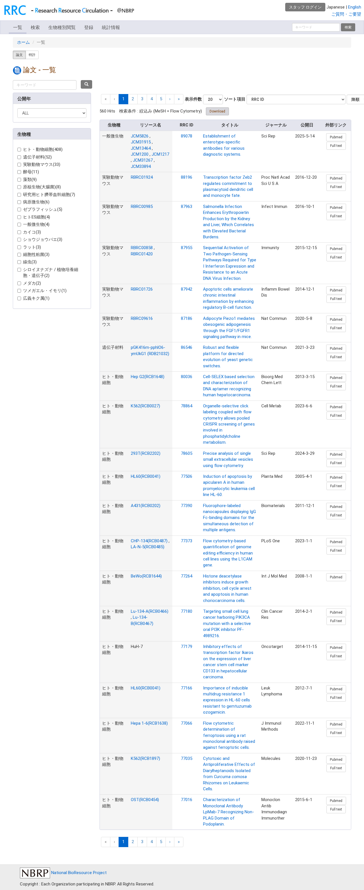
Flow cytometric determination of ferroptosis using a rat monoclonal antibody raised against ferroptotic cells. (229, 735)
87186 (186, 318)
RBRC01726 (142, 289)
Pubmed (336, 137)
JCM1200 (139, 154)
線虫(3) (30, 261)
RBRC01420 (142, 254)
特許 (32, 55)
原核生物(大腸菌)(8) (42, 186)
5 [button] (161, 98)
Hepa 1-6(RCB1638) (149, 723)
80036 (186, 376)
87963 (186, 206)
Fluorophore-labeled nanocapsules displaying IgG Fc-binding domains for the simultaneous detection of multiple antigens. (229, 518)
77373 (186, 540)
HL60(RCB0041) (145, 476)
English (354, 7)
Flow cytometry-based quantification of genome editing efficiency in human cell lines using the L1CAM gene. (228, 553)
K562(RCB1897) (145, 758)
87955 (186, 247)
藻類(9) (30, 179)
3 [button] (142, 98)
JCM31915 (141, 142)
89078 (186, 136)
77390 (186, 505)
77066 (186, 723)
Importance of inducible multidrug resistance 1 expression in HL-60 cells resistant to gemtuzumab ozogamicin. (227, 700)
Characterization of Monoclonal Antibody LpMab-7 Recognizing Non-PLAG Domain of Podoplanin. (228, 812)
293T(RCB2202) (145, 453)
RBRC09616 (142, 318)
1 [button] (123, 98)
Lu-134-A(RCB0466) (149, 611)
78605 (186, 453)
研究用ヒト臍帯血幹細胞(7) (49, 194)
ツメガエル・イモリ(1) (45, 290)
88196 (186, 177)
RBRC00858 (142, 247)
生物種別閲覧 (62, 27)
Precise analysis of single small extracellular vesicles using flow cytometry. (228, 459)
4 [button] (151, 98)
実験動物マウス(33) (41, 164)
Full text (336, 146)
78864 (186, 405)
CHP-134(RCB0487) (149, 540)
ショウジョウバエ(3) (42, 239)
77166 (186, 688)
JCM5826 (139, 136)
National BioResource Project (78, 872)
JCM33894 (141, 166)
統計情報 (111, 27)
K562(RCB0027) (145, 405)
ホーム (23, 42)
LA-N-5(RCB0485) (147, 546)
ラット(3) (32, 247)
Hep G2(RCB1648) (147, 376)
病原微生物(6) (36, 202)
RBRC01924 (142, 177)
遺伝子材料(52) (37, 157)
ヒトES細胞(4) (36, 217)
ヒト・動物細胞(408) (43, 149)
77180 (186, 611)
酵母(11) (31, 171)
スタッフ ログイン (305, 7)
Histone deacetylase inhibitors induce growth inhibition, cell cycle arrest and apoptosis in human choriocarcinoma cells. (227, 588)
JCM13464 (141, 148)
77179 (186, 646)
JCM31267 (143, 160)
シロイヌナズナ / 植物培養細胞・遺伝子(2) (50, 272)
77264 (186, 576)
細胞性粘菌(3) (36, 254)
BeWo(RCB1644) (146, 576)
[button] (170, 99)
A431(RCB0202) (145, 505)
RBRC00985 (142, 206)
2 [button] (133, 98)
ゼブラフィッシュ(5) (42, 209)
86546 (186, 347)
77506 (186, 476)
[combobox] (44, 85)
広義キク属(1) (36, 298)
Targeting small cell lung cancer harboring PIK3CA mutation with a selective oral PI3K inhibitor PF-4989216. (227, 623)
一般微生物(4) (36, 224)
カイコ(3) (32, 232)
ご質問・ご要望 (346, 14)
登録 (88, 27)
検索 (35, 27)
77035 (186, 758)
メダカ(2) (32, 283)
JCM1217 (160, 154)
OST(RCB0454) (145, 799)
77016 (186, 799)
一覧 (17, 27)
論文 (19, 55)
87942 (186, 289)
